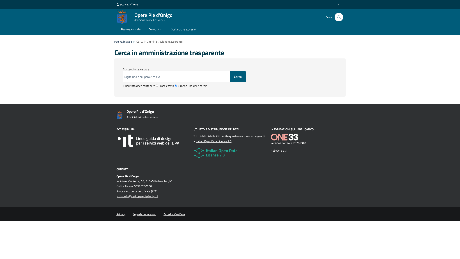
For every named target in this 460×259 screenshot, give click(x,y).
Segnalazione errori (144, 214)
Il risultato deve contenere (139, 86)
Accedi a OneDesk (174, 214)
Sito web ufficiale (128, 4)
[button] (337, 4)
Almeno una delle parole (192, 86)
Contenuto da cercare (136, 69)
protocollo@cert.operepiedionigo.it (137, 196)
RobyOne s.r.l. (279, 150)
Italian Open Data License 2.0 (213, 141)
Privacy (120, 214)
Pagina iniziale (123, 41)
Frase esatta (166, 86)
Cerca (238, 76)
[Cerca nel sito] (339, 17)
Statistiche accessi (183, 29)
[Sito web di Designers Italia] (152, 141)
